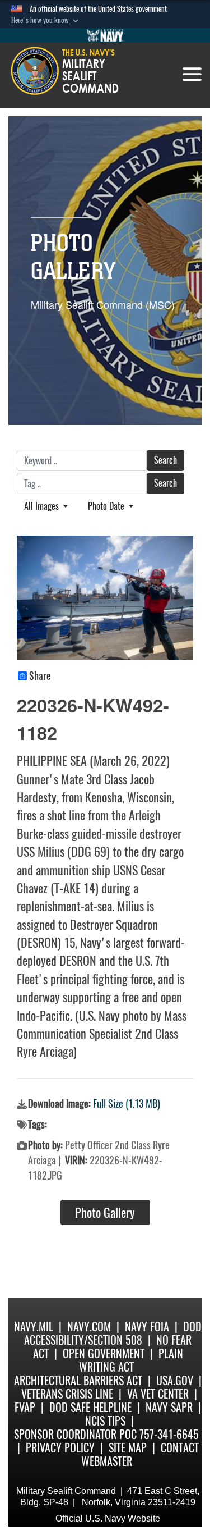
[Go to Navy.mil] (105, 35)
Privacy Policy (60, 1447)
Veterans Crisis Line (67, 1393)
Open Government (103, 1353)
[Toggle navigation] (192, 74)
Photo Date (107, 506)
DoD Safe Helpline (90, 1407)
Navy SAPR (169, 1407)
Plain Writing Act (131, 1360)
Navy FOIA (147, 1326)
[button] (46, 20)
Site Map (128, 1447)
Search (165, 460)
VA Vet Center (158, 1393)
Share (40, 675)
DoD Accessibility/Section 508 (113, 1333)
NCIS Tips (105, 1420)
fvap (25, 1407)
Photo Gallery (105, 1212)
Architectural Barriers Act (78, 1380)
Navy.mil (33, 1326)
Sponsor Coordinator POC (75, 1434)
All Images (42, 506)
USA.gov (174, 1380)
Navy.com (89, 1326)
